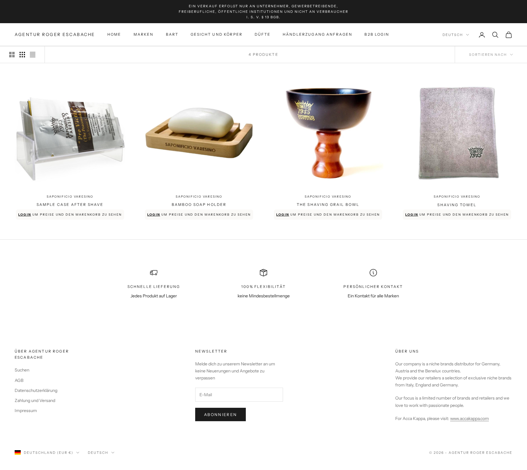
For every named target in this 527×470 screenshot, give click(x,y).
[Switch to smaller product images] (22, 54)
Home (114, 34)
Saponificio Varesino (70, 197)
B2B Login (376, 34)
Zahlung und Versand (35, 400)
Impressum (26, 410)
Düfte (263, 34)
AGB (19, 380)
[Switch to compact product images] (32, 54)
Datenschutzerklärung (36, 390)
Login (24, 215)
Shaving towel (456, 205)
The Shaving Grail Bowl (328, 204)
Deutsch (453, 35)
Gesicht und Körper (216, 34)
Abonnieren (220, 414)
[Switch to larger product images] (12, 54)
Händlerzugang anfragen (318, 34)
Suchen (22, 370)
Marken (144, 34)
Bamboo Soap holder (199, 204)
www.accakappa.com (469, 418)
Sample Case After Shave (70, 204)
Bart (172, 34)
